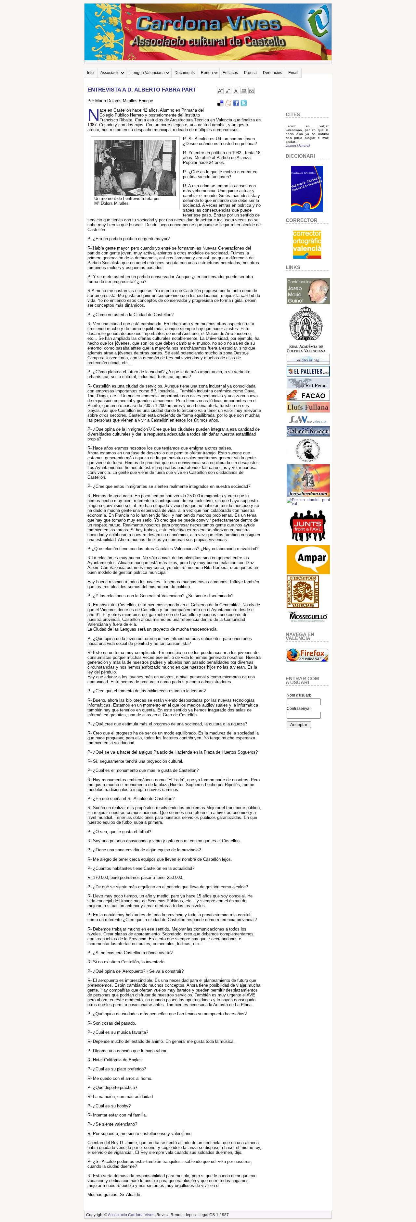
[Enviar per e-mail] (251, 92)
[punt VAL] (308, 503)
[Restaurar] (236, 92)
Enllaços (230, 72)
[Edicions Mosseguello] (308, 624)
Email (293, 72)
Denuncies (272, 72)
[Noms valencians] (308, 573)
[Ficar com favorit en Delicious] (220, 105)
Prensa (250, 72)
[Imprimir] (243, 92)
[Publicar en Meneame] (228, 105)
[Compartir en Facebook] (236, 105)
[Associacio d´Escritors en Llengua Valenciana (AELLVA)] (303, 607)
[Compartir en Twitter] (243, 105)
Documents (185, 72)
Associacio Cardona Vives (131, 1215)
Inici (90, 72)
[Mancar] (228, 92)
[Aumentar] (220, 92)
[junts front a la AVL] (308, 542)
